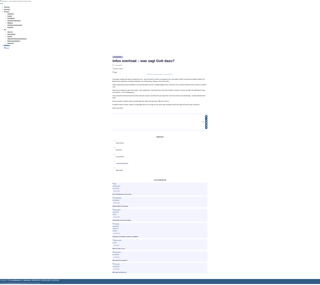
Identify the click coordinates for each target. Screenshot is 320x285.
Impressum (11, 43)
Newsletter (7, 9)
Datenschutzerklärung (14, 41)
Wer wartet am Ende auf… (119, 272)
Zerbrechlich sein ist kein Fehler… (122, 220)
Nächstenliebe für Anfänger (120, 206)
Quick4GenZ (11, 18)
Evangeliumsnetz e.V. (16, 280)
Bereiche (6, 11)
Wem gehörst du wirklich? (119, 260)
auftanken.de (27, 280)
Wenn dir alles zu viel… (119, 248)
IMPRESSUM (36, 280)
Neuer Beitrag (11, 34)
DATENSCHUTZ (46, 280)
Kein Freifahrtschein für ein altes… (122, 194)
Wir (5, 29)
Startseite (7, 7)
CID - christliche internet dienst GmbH (12, 283)
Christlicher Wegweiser (14, 20)
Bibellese (10, 23)
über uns (10, 32)
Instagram (10, 27)
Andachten (11, 13)
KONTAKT (55, 280)
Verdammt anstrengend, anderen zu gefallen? (125, 236)
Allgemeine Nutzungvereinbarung (17, 38)
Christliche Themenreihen (15, 25)
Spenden (6, 45)
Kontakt (10, 36)
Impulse (10, 16)
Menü (1, 3)
